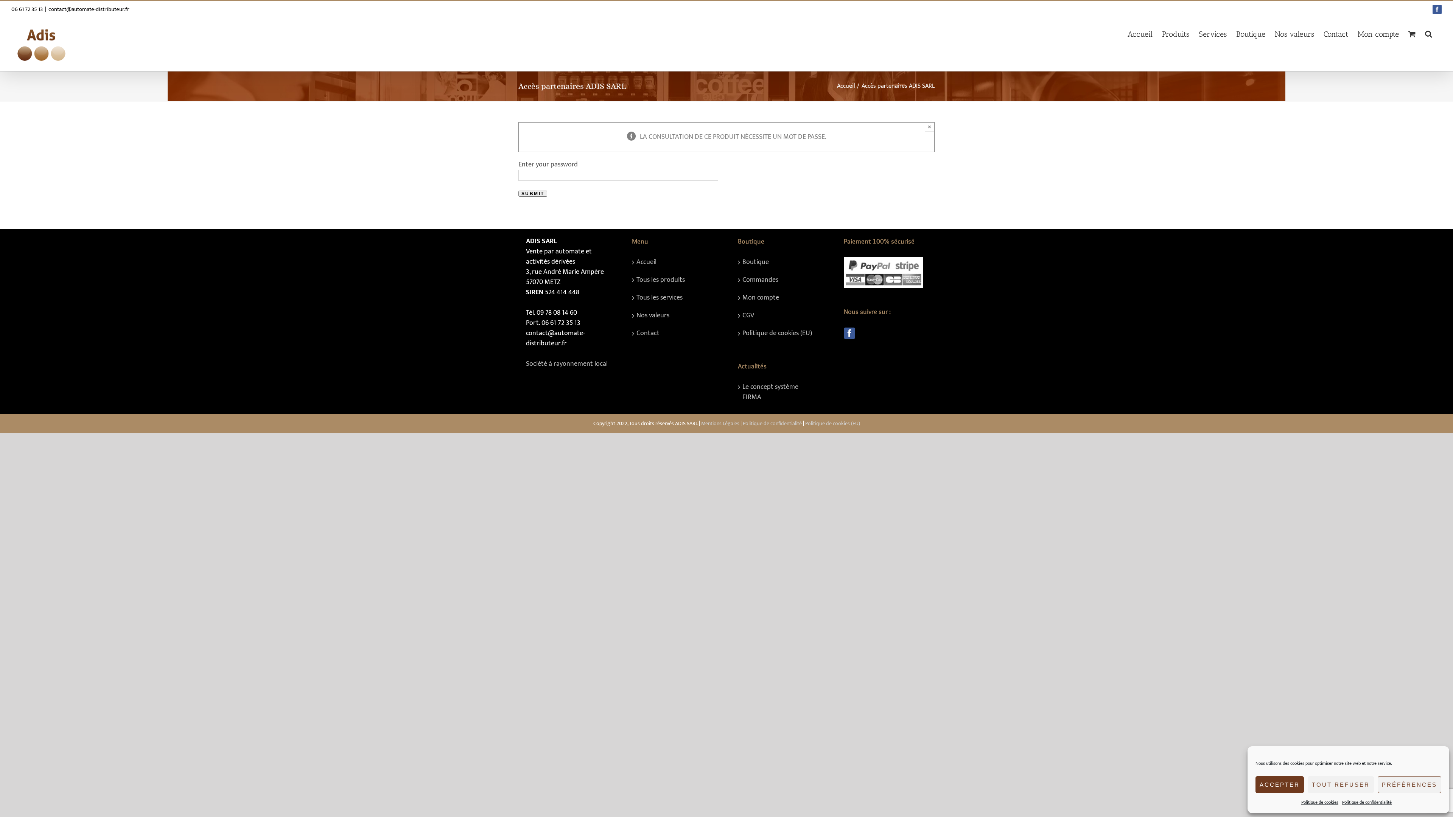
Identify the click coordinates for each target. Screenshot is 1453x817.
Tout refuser (1341, 784)
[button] (1428, 34)
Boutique (755, 262)
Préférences (1409, 784)
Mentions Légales (720, 423)
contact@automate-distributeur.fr (88, 9)
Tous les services (659, 298)
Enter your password (548, 164)
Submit (532, 193)
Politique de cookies (1319, 802)
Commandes (760, 280)
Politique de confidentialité (1367, 802)
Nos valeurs (652, 316)
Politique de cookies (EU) (777, 333)
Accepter (1280, 784)
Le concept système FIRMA (770, 392)
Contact (648, 333)
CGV (748, 316)
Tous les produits (660, 280)
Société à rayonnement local (567, 364)
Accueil (646, 262)
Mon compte (760, 298)
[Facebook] (849, 333)
